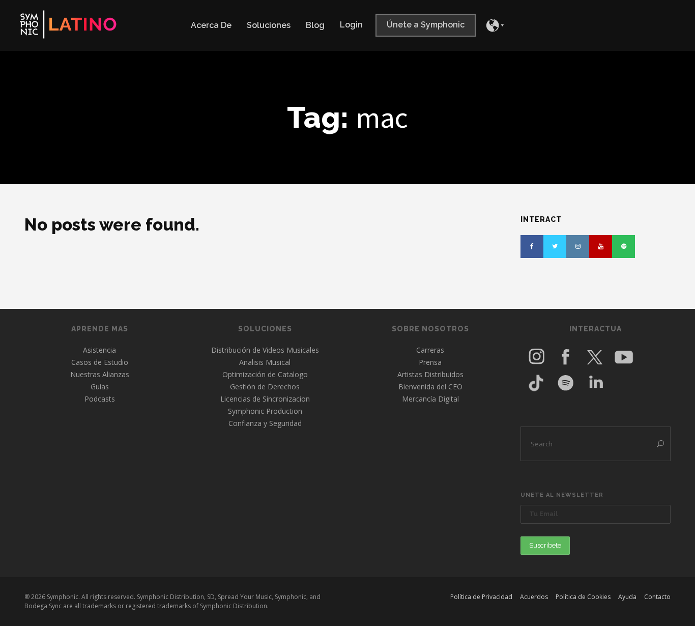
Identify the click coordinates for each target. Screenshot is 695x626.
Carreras (430, 350)
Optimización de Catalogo (265, 374)
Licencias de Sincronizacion (265, 399)
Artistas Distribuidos (430, 374)
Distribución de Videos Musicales (265, 350)
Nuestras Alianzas (99, 374)
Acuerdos (534, 596)
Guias (100, 386)
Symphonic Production (265, 411)
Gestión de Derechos (265, 386)
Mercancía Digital (430, 399)
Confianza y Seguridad (265, 423)
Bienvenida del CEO (430, 386)
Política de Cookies (583, 596)
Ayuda (627, 596)
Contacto (657, 596)
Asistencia (99, 350)
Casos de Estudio (99, 362)
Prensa (430, 362)
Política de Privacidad (481, 596)
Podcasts (99, 399)
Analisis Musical (265, 362)
